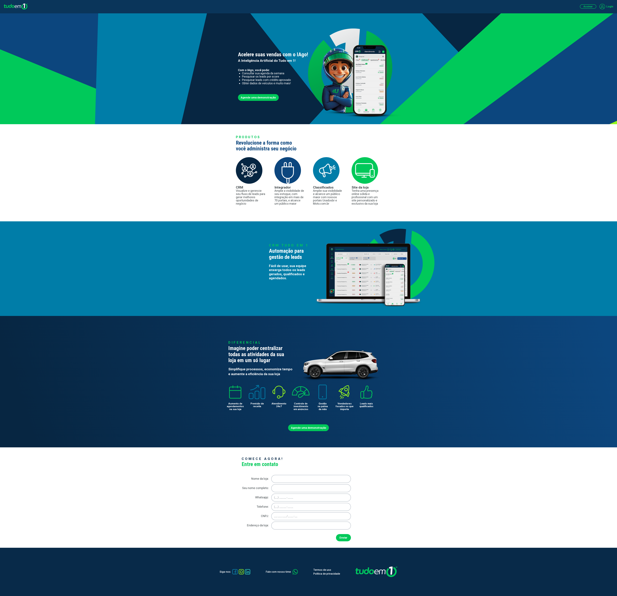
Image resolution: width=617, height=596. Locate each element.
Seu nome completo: (255, 488)
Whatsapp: (262, 497)
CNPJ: (265, 516)
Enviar (343, 537)
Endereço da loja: (258, 525)
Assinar (588, 6)
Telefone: (263, 506)
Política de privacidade (326, 573)
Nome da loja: (260, 478)
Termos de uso (322, 569)
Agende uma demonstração (258, 97)
